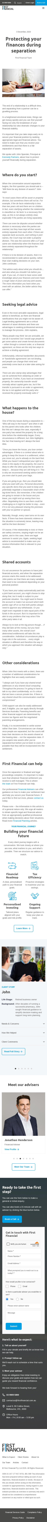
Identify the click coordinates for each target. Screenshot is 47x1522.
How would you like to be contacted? (20, 1282)
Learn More (21, 928)
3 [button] (22, 1068)
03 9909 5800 (6, 3)
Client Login (30, 3)
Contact (25, 1463)
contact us (38, 798)
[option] (23, 1001)
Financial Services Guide (15, 1512)
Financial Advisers (26, 789)
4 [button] (25, 1068)
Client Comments (10, 1042)
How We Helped (9, 1033)
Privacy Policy (18, 1518)
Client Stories (23, 1457)
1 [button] (15, 1068)
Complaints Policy (34, 1512)
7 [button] (33, 1158)
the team (6, 784)
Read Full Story (12, 1051)
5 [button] (28, 1068)
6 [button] (31, 1068)
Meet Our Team (22, 1167)
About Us (35, 1457)
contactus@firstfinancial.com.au (21, 1400)
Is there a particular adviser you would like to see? (23, 1293)
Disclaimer (30, 1518)
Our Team (6, 1463)
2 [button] (18, 1068)
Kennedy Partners (10, 157)
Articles (16, 1463)
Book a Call (41, 3)
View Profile (10, 1149)
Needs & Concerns (10, 1024)
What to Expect (8, 1457)
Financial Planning (21, 821)
